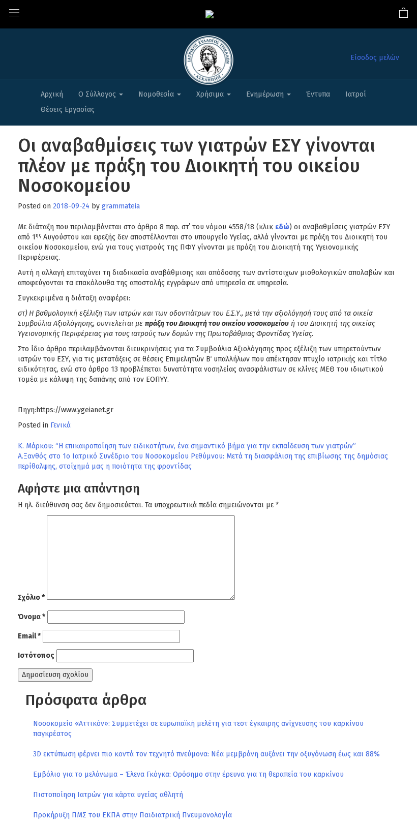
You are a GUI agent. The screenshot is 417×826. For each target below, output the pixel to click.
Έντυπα (318, 94)
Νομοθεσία (157, 94)
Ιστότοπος (36, 655)
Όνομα (31, 617)
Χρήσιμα (211, 94)
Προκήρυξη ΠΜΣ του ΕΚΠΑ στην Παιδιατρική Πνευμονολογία (132, 815)
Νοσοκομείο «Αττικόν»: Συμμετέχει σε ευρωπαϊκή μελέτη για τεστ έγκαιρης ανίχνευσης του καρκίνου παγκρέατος (198, 728)
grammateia (121, 206)
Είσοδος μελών (374, 57)
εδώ (282, 227)
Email (29, 636)
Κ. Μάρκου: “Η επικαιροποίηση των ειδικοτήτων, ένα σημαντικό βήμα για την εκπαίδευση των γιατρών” (187, 446)
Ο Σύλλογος (98, 94)
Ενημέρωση (266, 94)
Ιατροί (355, 94)
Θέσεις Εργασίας (68, 109)
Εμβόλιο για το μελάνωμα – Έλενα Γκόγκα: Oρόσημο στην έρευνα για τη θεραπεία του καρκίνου (188, 774)
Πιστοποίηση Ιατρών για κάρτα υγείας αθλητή (108, 794)
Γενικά (60, 425)
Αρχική (52, 94)
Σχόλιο (31, 597)
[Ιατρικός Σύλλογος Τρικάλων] (209, 14)
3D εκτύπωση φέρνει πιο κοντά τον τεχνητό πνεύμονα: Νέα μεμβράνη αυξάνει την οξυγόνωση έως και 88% (206, 754)
